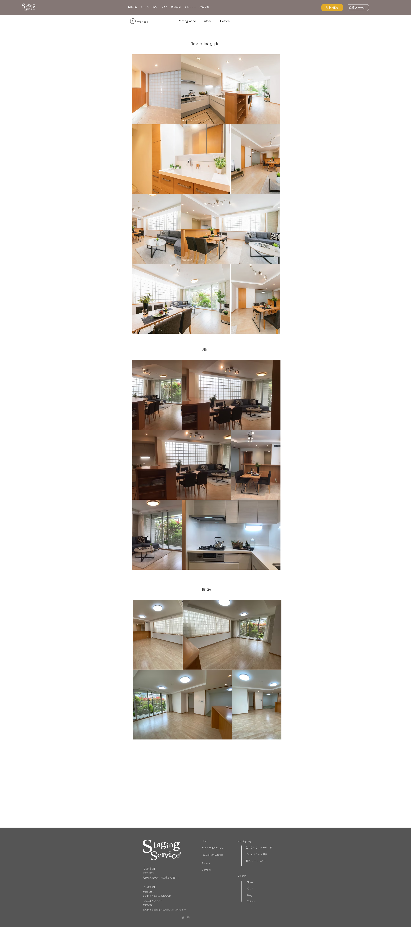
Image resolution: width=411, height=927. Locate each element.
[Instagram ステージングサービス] (188, 917)
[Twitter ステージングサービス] (183, 917)
